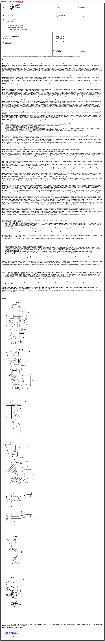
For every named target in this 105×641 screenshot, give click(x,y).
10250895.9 (14, 19)
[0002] (14, 632)
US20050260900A (9, 634)
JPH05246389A (8, 633)
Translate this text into (4, 1)
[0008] (14, 634)
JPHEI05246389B (9, 632)
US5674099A (8, 636)
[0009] (12, 636)
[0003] (16, 633)
